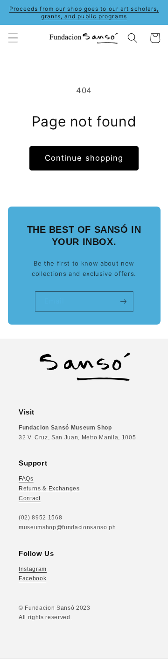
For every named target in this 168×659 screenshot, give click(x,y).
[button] (12, 38)
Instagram (33, 569)
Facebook (32, 578)
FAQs (26, 478)
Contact (30, 498)
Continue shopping (84, 158)
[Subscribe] (123, 301)
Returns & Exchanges (49, 488)
